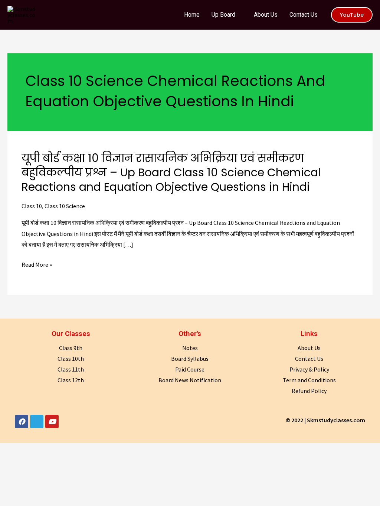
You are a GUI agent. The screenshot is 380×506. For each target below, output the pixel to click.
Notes (190, 348)
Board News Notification (189, 380)
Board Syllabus (190, 358)
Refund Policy (309, 391)
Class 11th (71, 369)
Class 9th (70, 348)
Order (346, 12)
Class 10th (71, 358)
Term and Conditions (309, 380)
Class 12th (71, 380)
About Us (309, 348)
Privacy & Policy (309, 369)
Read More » (37, 264)
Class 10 (32, 206)
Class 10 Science (65, 206)
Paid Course (189, 369)
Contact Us (309, 358)
